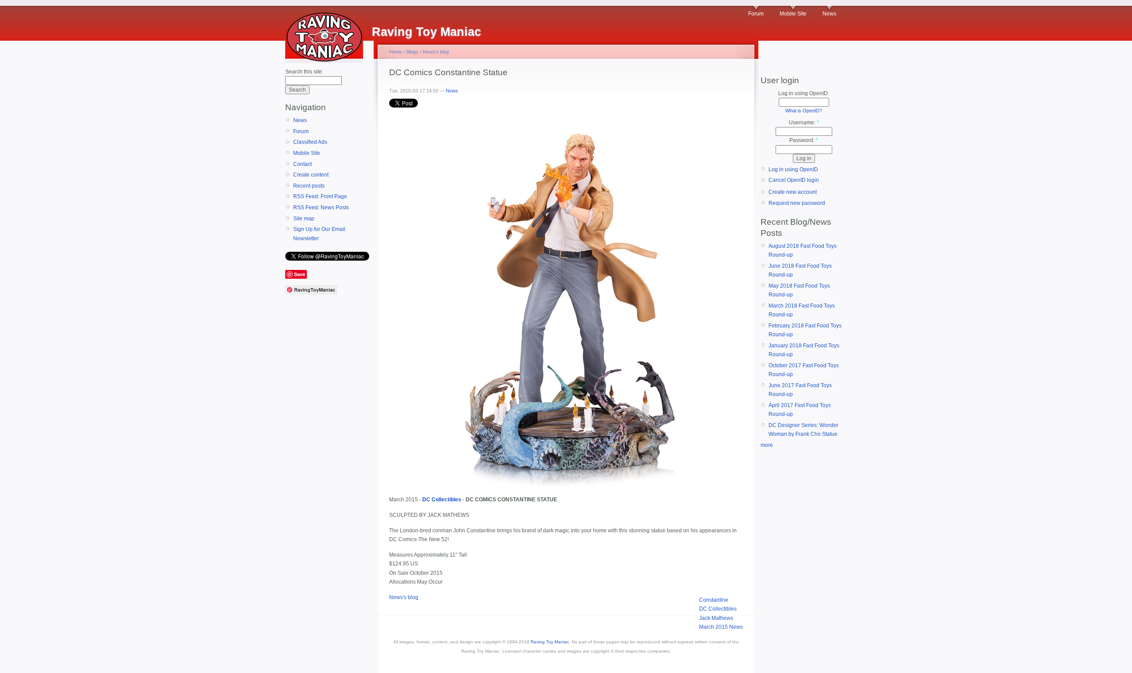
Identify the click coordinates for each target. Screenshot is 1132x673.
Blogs (412, 51)
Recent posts (309, 186)
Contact (302, 164)
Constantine (713, 600)
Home (395, 51)
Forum (756, 14)
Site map (303, 218)
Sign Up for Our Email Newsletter (319, 233)
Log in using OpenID (793, 169)
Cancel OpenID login (794, 180)
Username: (804, 122)
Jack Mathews (716, 618)
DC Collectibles (718, 609)
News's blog (436, 51)
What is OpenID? (803, 110)
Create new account (793, 192)
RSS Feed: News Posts (321, 207)
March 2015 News (721, 627)
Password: (803, 140)
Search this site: (304, 72)
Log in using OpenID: (803, 93)
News (829, 14)
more (767, 445)
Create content (311, 175)
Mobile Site (793, 14)
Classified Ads (310, 142)
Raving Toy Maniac (550, 641)
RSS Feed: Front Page (320, 196)
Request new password (797, 203)
